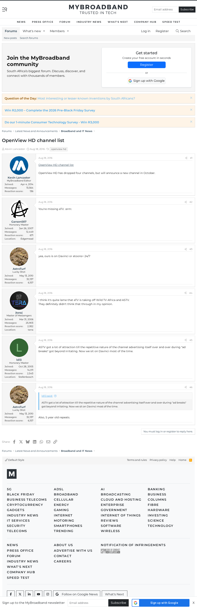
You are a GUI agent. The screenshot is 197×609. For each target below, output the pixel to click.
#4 (190, 293)
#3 (190, 249)
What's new (32, 31)
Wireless (110, 531)
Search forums (29, 37)
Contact (63, 556)
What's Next (118, 21)
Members (57, 31)
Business (157, 494)
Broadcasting (116, 494)
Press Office (42, 21)
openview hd (58, 149)
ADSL (59, 489)
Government (114, 510)
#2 (190, 201)
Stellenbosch (25, 376)
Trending (63, 531)
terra (30, 329)
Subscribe (187, 9)
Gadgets (15, 510)
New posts (10, 37)
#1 (191, 157)
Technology (161, 526)
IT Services (18, 520)
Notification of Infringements (133, 545)
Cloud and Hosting (121, 499)
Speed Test (171, 21)
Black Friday (20, 494)
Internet (63, 515)
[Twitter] (20, 594)
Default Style (16, 459)
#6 (190, 387)
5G (9, 489)
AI (103, 489)
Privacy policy (158, 459)
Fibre (153, 505)
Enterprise (112, 505)
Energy (61, 505)
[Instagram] (48, 594)
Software (111, 526)
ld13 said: (47, 395)
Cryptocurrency (25, 505)
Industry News (89, 21)
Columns (157, 499)
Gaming (61, 510)
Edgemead (27, 238)
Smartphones (68, 526)
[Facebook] (11, 594)
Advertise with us (73, 550)
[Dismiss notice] (190, 98)
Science (156, 520)
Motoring (64, 520)
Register (146, 65)
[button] (44, 31)
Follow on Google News (80, 594)
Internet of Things (121, 515)
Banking (156, 489)
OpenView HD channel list (56, 165)
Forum (64, 21)
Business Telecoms (27, 499)
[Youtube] (38, 594)
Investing (158, 515)
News (21, 21)
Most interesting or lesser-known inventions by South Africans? (86, 98)
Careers (62, 561)
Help (172, 459)
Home (182, 459)
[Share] (186, 158)
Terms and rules (137, 459)
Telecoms (17, 531)
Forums (11, 31)
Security (16, 526)
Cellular (64, 499)
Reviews (109, 520)
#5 (190, 340)
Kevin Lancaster (15, 148)
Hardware (159, 510)
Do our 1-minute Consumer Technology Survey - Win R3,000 (52, 122)
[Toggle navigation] (5, 9)
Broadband (66, 494)
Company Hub (145, 21)
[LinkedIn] (29, 594)
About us (63, 545)
